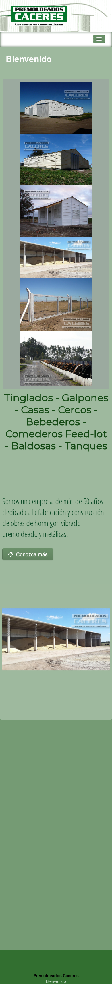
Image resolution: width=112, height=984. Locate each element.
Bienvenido (56, 981)
